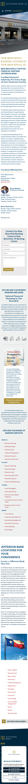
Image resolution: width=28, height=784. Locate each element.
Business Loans (9, 460)
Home (2, 11)
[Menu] (25, 4)
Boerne (10, 720)
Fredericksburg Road (14, 693)
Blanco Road (12, 686)
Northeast (11, 699)
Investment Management (13, 527)
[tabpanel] (14, 381)
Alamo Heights (12, 680)
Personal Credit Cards (11, 485)
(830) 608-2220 (5, 182)
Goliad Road (11, 696)
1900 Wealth (9, 540)
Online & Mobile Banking (12, 492)
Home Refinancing (11, 502)
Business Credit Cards (11, 469)
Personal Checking (10, 476)
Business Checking (10, 453)
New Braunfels (12, 723)
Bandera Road (12, 683)
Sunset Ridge (12, 709)
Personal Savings (10, 479)
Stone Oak (11, 705)
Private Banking (10, 537)
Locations (8, 10)
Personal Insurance (10, 489)
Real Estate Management (13, 530)
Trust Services (9, 524)
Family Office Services (12, 533)
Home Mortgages (10, 498)
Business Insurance (10, 466)
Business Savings (10, 457)
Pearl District (12, 702)
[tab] (5, 338)
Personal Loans (9, 482)
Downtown (11, 690)
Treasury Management (12, 463)
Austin (10, 717)
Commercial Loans (10, 510)
